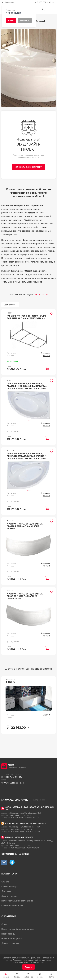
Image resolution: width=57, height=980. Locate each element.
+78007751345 (32, 818)
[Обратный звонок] (53, 2)
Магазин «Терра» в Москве (19, 837)
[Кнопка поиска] (43, 9)
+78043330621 (18, 848)
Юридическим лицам (12, 905)
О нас (4, 924)
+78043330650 (18, 831)
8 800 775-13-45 (11, 777)
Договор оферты (10, 943)
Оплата (5, 882)
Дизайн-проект (9, 896)
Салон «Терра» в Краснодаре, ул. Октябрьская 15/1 (30, 808)
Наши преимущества (11, 938)
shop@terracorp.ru (12, 782)
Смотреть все (39, 800)
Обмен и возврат (10, 886)
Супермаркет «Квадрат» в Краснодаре (25, 823)
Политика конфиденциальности (17, 929)
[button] (51, 975)
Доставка (6, 891)
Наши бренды (8, 934)
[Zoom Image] (28, 68)
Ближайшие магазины (14, 799)
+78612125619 (17, 818)
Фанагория (45, 353)
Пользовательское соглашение (17, 901)
